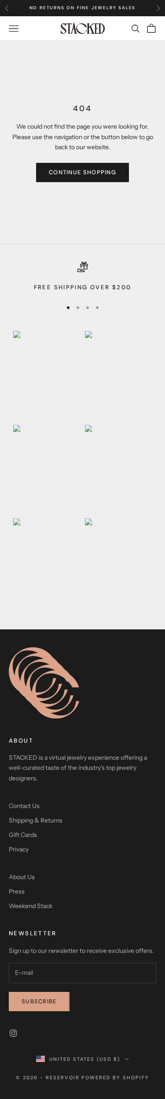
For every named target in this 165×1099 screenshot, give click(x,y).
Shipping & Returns (35, 820)
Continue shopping (82, 172)
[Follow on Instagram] (13, 1033)
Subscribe (39, 1001)
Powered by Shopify (115, 1077)
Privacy (19, 849)
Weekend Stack (30, 906)
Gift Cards (23, 835)
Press (17, 891)
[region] (82, 277)
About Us (22, 877)
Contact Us (24, 806)
